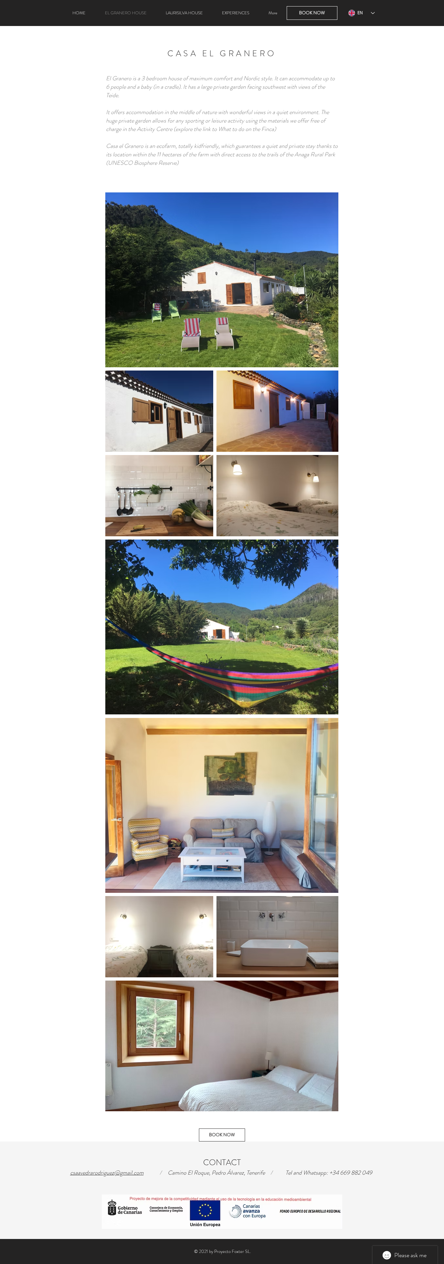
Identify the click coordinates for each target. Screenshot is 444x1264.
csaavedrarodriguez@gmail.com (107, 1172)
